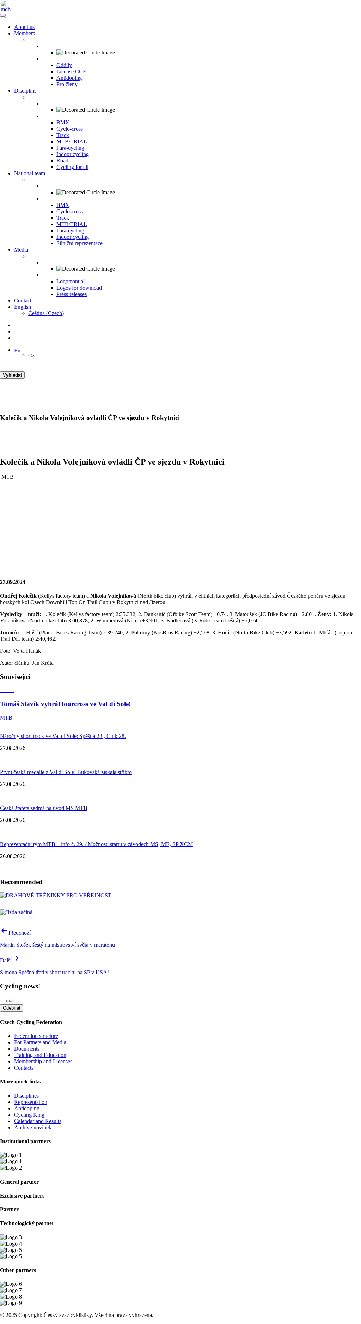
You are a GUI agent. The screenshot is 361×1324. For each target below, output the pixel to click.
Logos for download (79, 288)
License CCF (71, 72)
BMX (62, 122)
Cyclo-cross (69, 129)
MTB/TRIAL (71, 141)
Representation (30, 1102)
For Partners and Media (40, 1042)
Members (24, 33)
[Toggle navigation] (3, 15)
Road (62, 161)
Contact (22, 300)
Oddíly (64, 65)
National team (29, 173)
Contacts (23, 1068)
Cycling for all (72, 167)
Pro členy (67, 84)
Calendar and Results (37, 1121)
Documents (26, 1049)
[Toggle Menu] (3, 17)
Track (62, 135)
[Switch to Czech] (31, 355)
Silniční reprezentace (79, 243)
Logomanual (70, 281)
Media (21, 250)
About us (24, 27)
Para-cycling (70, 148)
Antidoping (69, 78)
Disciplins (25, 91)
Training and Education (40, 1055)
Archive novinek (32, 1127)
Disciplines (26, 1096)
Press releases (71, 294)
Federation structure (36, 1036)
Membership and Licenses (43, 1061)
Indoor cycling (72, 154)
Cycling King (29, 1115)
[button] (17, 350)
